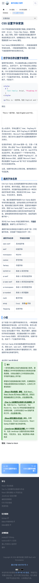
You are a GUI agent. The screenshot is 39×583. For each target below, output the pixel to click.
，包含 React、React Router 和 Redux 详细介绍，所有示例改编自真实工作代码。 (19, 394)
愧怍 (3, 547)
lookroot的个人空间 (9, 541)
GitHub (4, 518)
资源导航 (5, 506)
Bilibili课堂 (5, 525)
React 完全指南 (7, 486)
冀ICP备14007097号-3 (19, 565)
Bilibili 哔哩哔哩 (7, 522)
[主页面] (4, 9)
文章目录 (6, 18)
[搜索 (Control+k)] (35, 3)
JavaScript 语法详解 (9, 496)
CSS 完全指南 (7, 503)
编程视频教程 (7, 499)
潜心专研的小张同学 (9, 544)
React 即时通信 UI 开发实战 (12, 493)
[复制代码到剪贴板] (35, 86)
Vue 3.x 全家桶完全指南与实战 (13, 489)
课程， (16, 418)
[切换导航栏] (3, 3)
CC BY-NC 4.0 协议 (22, 573)
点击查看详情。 (28, 397)
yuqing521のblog (8, 537)
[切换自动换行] (31, 86)
